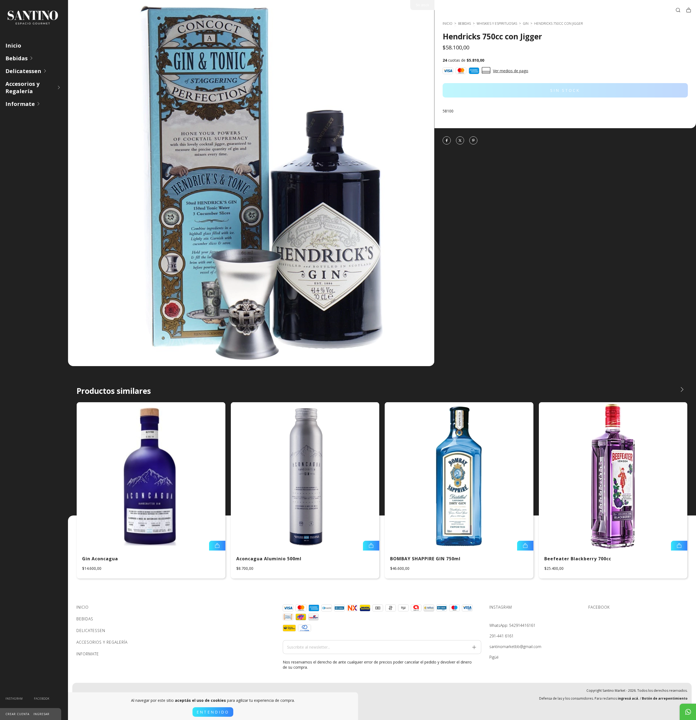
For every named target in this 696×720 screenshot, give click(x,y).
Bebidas (16, 58)
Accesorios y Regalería (22, 87)
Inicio (13, 45)
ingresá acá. (628, 698)
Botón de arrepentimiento (665, 698)
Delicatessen (23, 71)
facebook (41, 698)
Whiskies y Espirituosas (497, 23)
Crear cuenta (17, 714)
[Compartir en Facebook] (447, 140)
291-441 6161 (501, 636)
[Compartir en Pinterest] (473, 140)
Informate (20, 104)
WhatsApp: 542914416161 (512, 625)
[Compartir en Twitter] (460, 140)
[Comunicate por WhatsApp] (688, 712)
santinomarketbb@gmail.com (515, 646)
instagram (14, 698)
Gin (526, 23)
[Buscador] (678, 10)
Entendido (213, 712)
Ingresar (41, 714)
